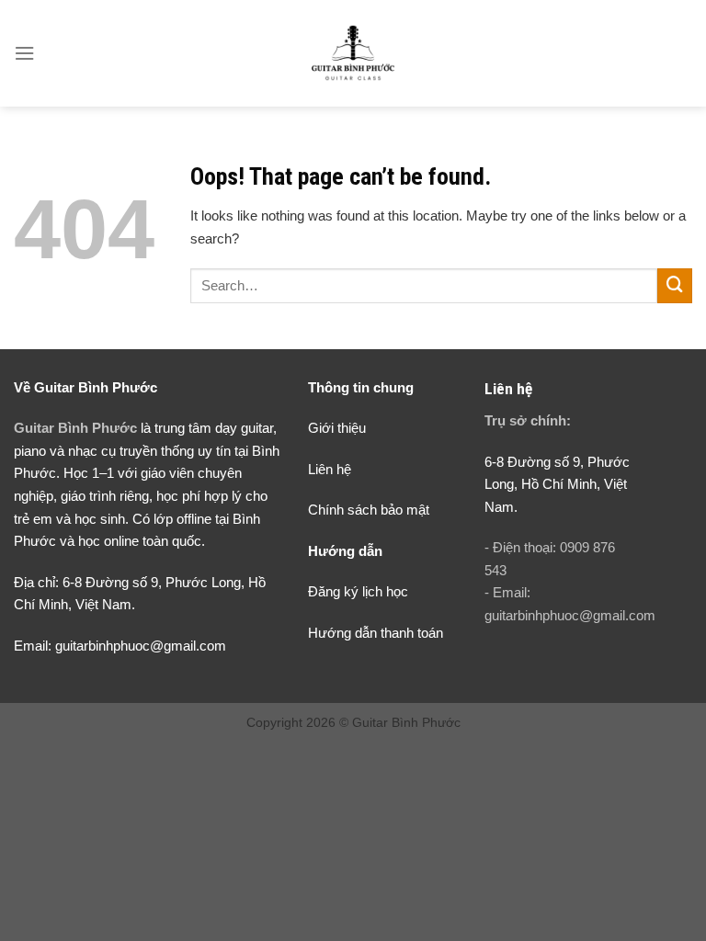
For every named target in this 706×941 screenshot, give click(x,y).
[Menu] (24, 53)
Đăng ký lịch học (358, 591)
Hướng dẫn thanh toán (375, 633)
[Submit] (674, 285)
